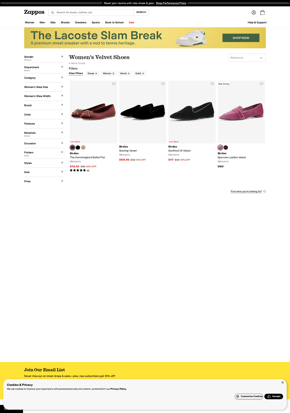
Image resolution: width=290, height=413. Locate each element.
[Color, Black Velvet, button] (78, 147)
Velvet (123, 73)
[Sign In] (254, 12)
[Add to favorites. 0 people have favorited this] (113, 84)
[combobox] (90, 12)
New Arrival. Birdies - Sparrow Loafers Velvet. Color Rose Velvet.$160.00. (241, 126)
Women (107, 73)
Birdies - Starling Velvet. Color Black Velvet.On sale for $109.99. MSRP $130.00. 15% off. (142, 126)
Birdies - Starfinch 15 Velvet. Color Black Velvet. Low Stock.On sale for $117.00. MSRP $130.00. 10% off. (192, 126)
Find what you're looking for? (246, 191)
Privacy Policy (118, 388)
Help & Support (257, 22)
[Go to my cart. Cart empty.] (262, 12)
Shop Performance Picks (171, 3)
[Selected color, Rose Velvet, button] (220, 147)
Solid (138, 73)
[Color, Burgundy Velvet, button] (225, 147)
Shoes (91, 73)
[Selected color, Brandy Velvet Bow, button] (72, 147)
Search (141, 12)
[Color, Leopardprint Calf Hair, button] (83, 147)
